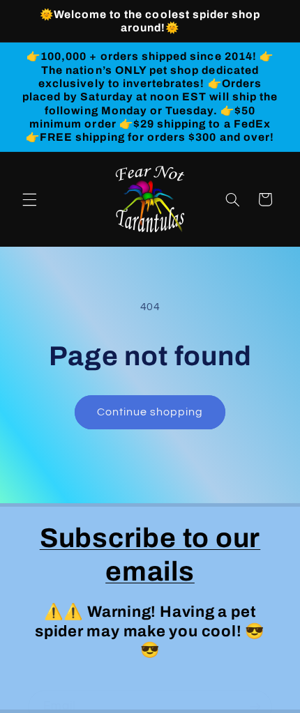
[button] (29, 199)
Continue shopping (150, 411)
